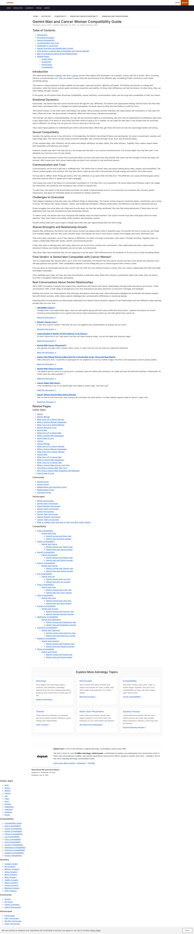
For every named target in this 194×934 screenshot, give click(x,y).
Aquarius (8, 812)
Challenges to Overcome (47, 46)
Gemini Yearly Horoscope (48, 509)
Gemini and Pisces (49, 652)
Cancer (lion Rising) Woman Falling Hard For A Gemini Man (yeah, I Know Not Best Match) (76, 357)
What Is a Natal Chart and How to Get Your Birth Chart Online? (64, 522)
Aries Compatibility (45, 531)
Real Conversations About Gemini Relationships (57, 54)
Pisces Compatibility (45, 649)
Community (46, 62)
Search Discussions (12, 907)
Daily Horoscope (11, 918)
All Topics (8, 902)
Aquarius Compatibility (46, 638)
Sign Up (184, 2)
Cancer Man (42, 454)
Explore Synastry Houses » (134, 727)
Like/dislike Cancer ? (46, 308)
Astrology (41, 681)
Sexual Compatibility (46, 40)
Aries (6, 785)
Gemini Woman (43, 417)
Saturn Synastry (11, 883)
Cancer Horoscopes (45, 511)
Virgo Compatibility (45, 584)
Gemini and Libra (49, 598)
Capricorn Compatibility (47, 627)
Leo (6, 796)
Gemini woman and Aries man (58, 536)
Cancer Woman (43, 444)
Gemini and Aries (49, 533)
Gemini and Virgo (49, 587)
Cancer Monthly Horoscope (49, 517)
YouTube (91, 763)
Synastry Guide (10, 864)
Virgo (6, 799)
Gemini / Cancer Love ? (47, 322)
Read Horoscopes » (87, 697)
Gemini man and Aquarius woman (60, 646)
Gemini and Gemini (49, 555)
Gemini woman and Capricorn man (60, 633)
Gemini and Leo (48, 576)
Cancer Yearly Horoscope (48, 519)
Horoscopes (47, 64)
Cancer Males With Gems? (48, 383)
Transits (40, 711)
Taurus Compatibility (46, 541)
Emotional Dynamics (45, 37)
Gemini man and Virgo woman (59, 592)
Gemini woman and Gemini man (59, 557)
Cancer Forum (43, 484)
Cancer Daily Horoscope (47, 514)
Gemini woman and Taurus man (59, 547)
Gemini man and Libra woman (58, 603)
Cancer (75, 75)
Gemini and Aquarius (50, 641)
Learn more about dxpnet (64, 763)
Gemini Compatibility (46, 552)
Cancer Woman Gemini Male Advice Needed (56, 395)
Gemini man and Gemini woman (59, 560)
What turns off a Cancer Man (49, 457)
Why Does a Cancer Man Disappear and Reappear (58, 470)
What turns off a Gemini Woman (50, 419)
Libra (6, 801)
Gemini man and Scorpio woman (60, 614)
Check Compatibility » (132, 697)
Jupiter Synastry (11, 880)
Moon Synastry (10, 874)
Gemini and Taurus (49, 544)
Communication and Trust (48, 43)
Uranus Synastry (11, 885)
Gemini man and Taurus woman (59, 549)
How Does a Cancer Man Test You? (52, 468)
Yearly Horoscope (12, 924)
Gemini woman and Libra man (58, 601)
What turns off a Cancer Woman (50, 446)
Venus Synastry (11, 872)
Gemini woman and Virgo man (59, 590)
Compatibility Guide (12, 823)
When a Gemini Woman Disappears (52, 422)
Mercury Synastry (11, 869)
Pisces (7, 815)
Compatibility (47, 67)
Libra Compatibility (45, 595)
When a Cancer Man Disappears (50, 460)
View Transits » (42, 725)
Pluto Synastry (10, 891)
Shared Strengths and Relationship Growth (55, 48)
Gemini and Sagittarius (51, 619)
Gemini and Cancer (50, 566)
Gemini (59, 75)
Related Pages (43, 56)
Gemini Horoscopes (45, 501)
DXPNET (10, 3)
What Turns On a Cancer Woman (51, 452)
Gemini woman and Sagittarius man (61, 622)
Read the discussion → (46, 317)
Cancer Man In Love (45, 473)
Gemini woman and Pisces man (59, 654)
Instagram (81, 763)
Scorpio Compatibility (46, 606)
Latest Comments (12, 904)
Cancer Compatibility (46, 563)
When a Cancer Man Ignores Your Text (53, 465)
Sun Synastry (10, 866)
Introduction (42, 35)
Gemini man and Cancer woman (59, 571)
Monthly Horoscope (12, 921)
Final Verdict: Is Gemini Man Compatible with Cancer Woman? (63, 51)
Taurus (7, 788)
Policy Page (95, 930)
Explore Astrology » (44, 699)
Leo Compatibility (44, 574)
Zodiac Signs (47, 59)
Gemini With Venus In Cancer (50, 369)
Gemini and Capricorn (51, 630)
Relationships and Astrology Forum (52, 487)
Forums (7, 899)
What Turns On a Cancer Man (49, 462)
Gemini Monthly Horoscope (48, 506)
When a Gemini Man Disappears (50, 435)
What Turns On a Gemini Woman (50, 425)
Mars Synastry (10, 877)
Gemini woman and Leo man (58, 579)
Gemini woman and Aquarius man (60, 644)
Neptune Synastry (12, 888)
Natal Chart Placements (91, 711)
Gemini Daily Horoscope (47, 503)
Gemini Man (42, 430)
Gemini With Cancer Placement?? (51, 345)
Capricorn (8, 809)
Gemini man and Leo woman (58, 582)
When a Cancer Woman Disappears (52, 449)
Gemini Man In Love (45, 438)
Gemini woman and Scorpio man (60, 611)
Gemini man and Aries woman (58, 539)
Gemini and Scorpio (50, 609)
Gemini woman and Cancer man (59, 568)
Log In (177, 2)
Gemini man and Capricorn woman (60, 636)
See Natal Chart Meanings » (91, 725)
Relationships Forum (45, 490)
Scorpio (7, 804)
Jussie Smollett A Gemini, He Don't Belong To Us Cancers (62, 334)
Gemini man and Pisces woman (59, 657)
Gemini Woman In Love (46, 427)
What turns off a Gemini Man (49, 433)
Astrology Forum (44, 492)
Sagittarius (9, 807)
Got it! (187, 930)
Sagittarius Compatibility (47, 617)
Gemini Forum (43, 482)
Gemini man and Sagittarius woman (61, 625)
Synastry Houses (131, 711)
